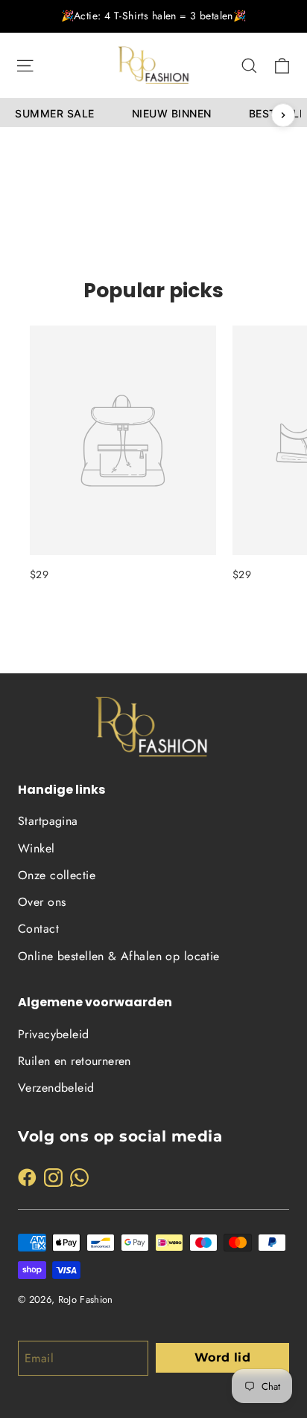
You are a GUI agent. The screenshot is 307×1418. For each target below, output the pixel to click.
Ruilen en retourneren (74, 1060)
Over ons (42, 901)
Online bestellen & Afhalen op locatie (119, 956)
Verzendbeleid (56, 1087)
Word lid (222, 1357)
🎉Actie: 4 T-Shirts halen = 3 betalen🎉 (154, 16)
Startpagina (48, 820)
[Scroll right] (283, 115)
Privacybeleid (53, 1034)
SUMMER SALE (55, 113)
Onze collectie (56, 875)
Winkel (36, 848)
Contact (38, 928)
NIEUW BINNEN (172, 113)
